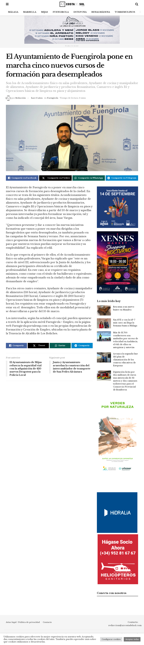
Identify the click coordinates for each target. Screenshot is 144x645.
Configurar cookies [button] (111, 639)
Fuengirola (61, 12)
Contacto (47, 622)
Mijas (44, 12)
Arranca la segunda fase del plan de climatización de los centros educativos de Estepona (125, 359)
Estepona (80, 12)
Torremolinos (125, 12)
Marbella (29, 12)
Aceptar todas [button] (132, 639)
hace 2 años (37, 98)
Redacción (20, 98)
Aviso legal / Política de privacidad (23, 622)
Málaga (13, 12)
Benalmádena (100, 12)
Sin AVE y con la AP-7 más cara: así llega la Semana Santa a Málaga (125, 322)
